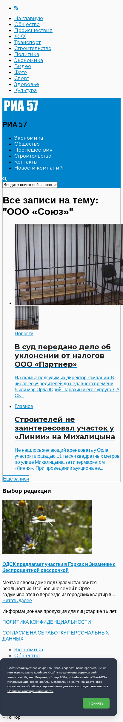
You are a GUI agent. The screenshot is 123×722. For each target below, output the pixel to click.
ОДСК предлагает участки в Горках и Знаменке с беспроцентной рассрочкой (59, 567)
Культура (25, 90)
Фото (20, 72)
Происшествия (33, 30)
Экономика (28, 60)
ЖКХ (20, 36)
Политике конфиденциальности (30, 691)
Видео (22, 66)
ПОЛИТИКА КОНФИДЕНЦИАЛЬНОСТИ (46, 622)
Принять (96, 703)
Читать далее (17, 600)
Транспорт (27, 42)
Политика (26, 54)
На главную (28, 18)
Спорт (21, 78)
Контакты (26, 162)
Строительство (32, 48)
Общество (27, 24)
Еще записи (16, 478)
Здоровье (26, 84)
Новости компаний (38, 168)
